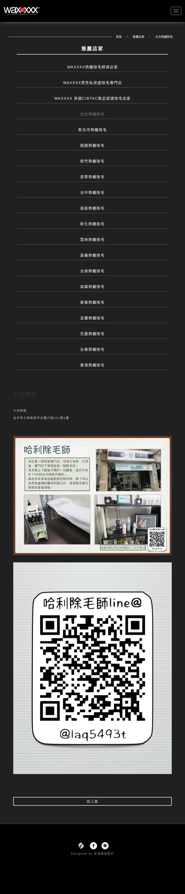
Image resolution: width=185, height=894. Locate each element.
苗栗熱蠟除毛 (92, 177)
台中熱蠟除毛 (92, 192)
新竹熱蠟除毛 (92, 161)
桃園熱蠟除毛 (92, 145)
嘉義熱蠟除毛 (92, 255)
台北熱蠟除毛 (164, 37)
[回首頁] (22, 11)
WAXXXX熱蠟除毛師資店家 (92, 67)
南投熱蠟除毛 (92, 208)
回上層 (92, 801)
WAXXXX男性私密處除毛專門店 (92, 83)
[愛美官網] (81, 845)
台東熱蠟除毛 (92, 349)
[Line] (105, 845)
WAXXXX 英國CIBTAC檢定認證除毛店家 (92, 98)
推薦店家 (138, 37)
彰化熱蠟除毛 (92, 224)
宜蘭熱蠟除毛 (92, 318)
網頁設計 (107, 853)
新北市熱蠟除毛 (92, 130)
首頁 (119, 37)
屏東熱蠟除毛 (92, 302)
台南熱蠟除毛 (92, 271)
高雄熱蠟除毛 (92, 287)
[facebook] (93, 845)
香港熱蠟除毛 (92, 365)
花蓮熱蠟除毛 (92, 334)
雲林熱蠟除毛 (92, 239)
